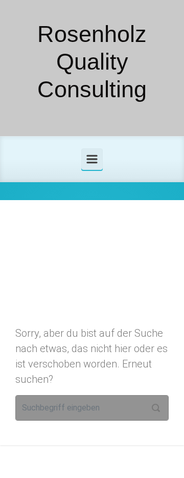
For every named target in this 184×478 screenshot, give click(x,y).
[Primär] (92, 159)
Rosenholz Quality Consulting (92, 61)
